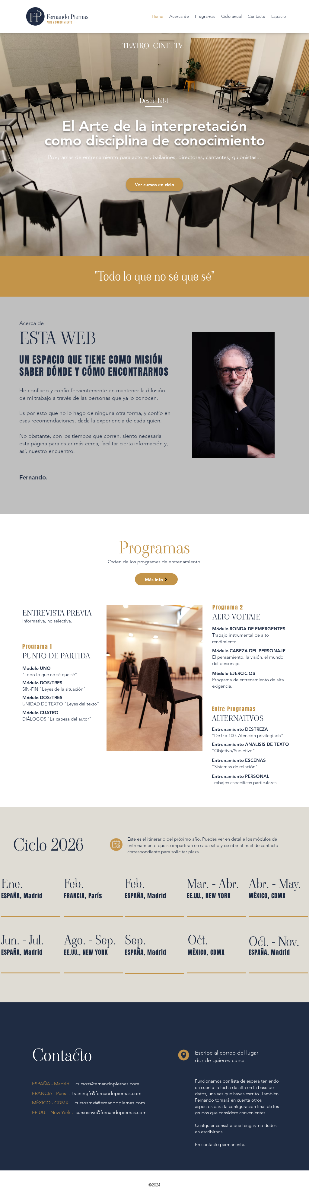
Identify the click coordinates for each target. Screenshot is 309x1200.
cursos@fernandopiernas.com (107, 1084)
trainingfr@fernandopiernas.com (107, 1093)
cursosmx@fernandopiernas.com (110, 1103)
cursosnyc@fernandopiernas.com (111, 1112)
